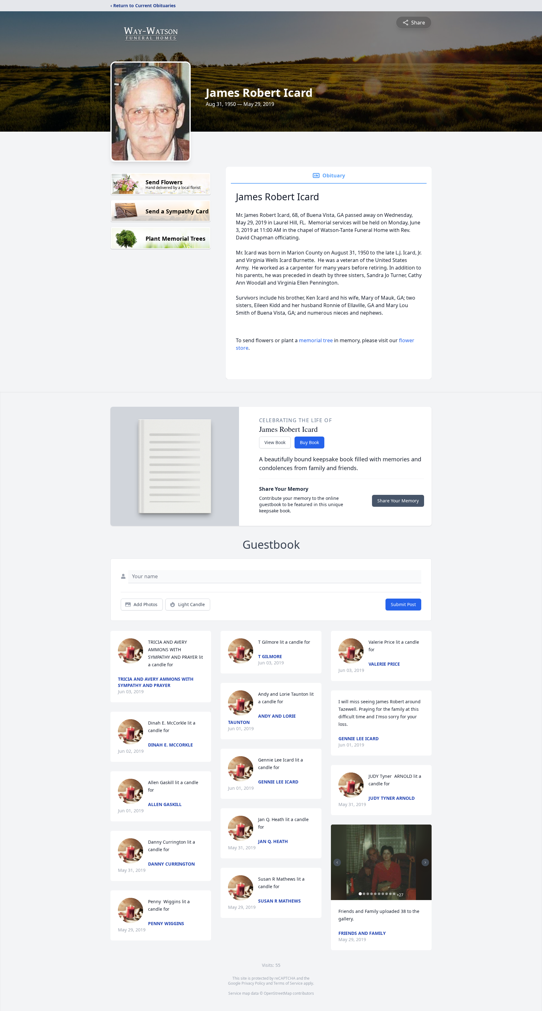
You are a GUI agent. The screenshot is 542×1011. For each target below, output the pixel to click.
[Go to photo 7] (383, 894)
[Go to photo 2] (364, 894)
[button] (381, 862)
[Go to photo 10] (394, 894)
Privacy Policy (253, 983)
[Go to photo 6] (379, 894)
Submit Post (403, 604)
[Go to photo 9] (390, 894)
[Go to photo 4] (371, 894)
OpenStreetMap (278, 993)
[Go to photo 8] (386, 894)
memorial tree (316, 340)
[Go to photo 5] (375, 894)
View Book (274, 442)
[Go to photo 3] (368, 894)
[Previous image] (337, 862)
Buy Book (309, 442)
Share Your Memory (398, 501)
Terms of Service (288, 983)
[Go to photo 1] (360, 893)
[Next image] (425, 862)
